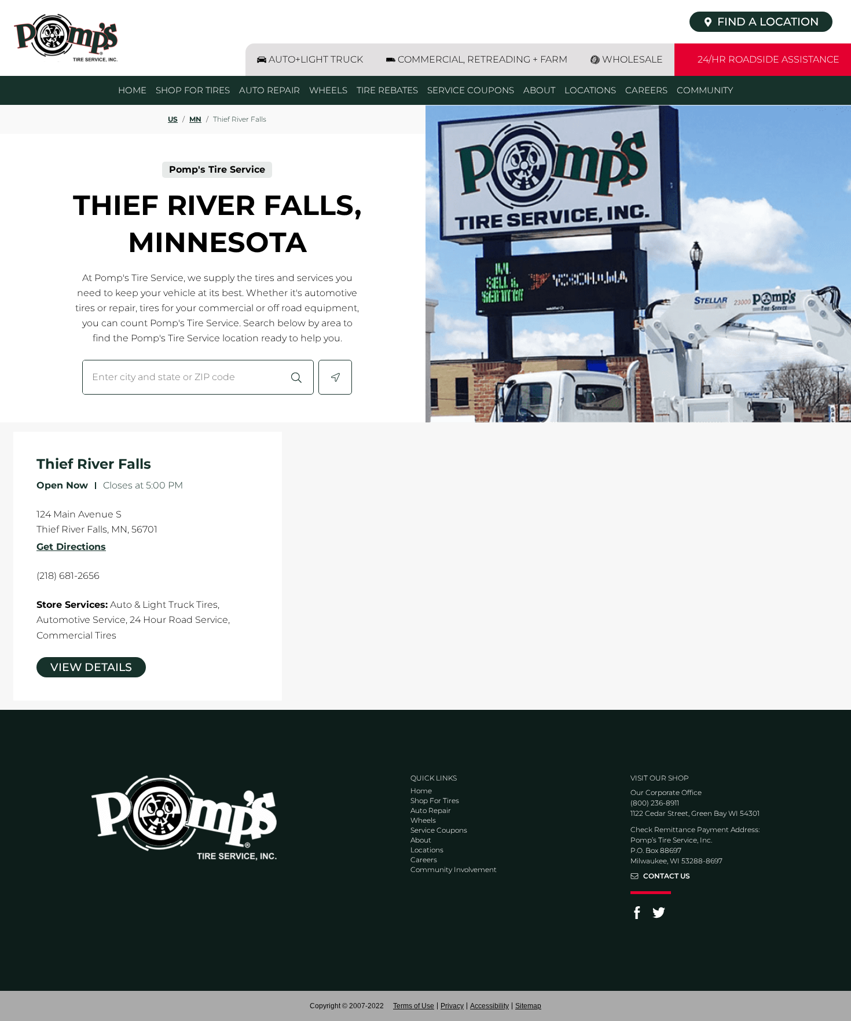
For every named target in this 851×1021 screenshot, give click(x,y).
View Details (91, 667)
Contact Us (666, 876)
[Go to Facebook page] (636, 916)
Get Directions (71, 546)
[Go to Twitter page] (658, 916)
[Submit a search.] (296, 377)
